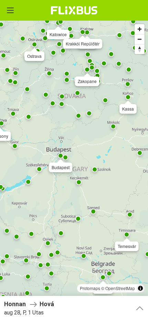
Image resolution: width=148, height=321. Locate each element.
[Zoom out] (140, 39)
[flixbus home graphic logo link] (74, 10)
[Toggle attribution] (140, 288)
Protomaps (90, 288)
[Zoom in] (140, 29)
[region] (74, 160)
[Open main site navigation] (10, 10)
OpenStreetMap (120, 288)
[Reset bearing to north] (140, 49)
